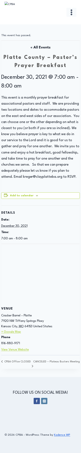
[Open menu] (71, 12)
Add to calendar (21, 195)
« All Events (40, 47)
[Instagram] (44, 401)
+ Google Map (11, 332)
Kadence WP (62, 434)
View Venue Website (15, 349)
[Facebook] (37, 401)
